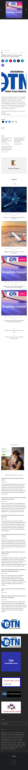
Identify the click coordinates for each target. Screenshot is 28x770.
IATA (10, 742)
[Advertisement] (14, 33)
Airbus (23, 732)
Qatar (8, 745)
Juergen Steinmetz (6, 52)
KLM (3, 744)
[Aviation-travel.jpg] (14, 268)
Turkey (17, 747)
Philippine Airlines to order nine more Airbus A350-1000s (14, 252)
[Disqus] (14, 363)
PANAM (23, 744)
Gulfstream (5, 742)
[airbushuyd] (14, 199)
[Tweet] (6, 60)
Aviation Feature (15, 52)
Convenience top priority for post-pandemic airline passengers (14, 337)
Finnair (20, 739)
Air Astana (11, 732)
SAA (3, 747)
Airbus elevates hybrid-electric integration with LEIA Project (14, 218)
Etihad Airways (5, 739)
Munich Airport (12, 744)
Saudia (6, 747)
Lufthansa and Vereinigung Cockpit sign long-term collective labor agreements (7, 148)
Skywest (12, 747)
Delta (15, 737)
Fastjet (15, 739)
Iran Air (14, 742)
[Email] (18, 60)
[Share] (2, 60)
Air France (11, 734)
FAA (11, 739)
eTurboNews (20, 474)
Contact (14, 756)
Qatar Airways (14, 745)
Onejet (19, 744)
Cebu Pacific (10, 737)
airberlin (18, 732)
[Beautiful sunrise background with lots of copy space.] (14, 234)
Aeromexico (5, 732)
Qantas (3, 745)
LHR (6, 744)
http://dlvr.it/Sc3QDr (5, 114)
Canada (3, 737)
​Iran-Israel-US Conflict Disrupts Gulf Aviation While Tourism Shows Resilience (14, 321)
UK (20, 747)
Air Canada (4, 734)
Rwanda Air (22, 745)
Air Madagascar (19, 734)
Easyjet (20, 737)
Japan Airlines (21, 742)
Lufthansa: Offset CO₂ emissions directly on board (14, 330)
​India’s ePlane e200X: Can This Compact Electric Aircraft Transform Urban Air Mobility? (14, 287)
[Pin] (10, 60)
